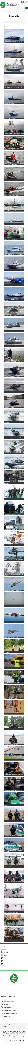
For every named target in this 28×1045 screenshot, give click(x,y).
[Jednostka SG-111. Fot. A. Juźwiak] (14, 204)
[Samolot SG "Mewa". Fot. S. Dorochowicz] (14, 631)
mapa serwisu (5, 1025)
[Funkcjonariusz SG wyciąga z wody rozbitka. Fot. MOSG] (14, 355)
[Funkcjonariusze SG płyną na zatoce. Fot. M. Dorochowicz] (14, 523)
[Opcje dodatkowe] (22, 2)
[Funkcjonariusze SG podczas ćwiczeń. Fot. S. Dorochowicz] (14, 493)
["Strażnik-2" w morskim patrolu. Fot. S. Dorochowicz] (14, 309)
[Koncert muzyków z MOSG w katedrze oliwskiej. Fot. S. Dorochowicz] (14, 934)
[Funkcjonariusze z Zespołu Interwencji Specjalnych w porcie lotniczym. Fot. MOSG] (14, 860)
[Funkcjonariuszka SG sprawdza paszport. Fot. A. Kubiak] (14, 784)
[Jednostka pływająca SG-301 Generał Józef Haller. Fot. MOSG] (14, 36)
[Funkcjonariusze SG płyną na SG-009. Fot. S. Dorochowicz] (14, 462)
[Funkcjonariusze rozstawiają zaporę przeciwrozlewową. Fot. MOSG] (14, 128)
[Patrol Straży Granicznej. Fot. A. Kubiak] (14, 692)
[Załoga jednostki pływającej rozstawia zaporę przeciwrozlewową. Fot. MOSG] (14, 143)
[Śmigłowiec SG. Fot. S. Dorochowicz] (14, 538)
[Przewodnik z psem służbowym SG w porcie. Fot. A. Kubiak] (14, 707)
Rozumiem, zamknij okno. (17, 1040)
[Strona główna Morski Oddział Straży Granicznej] (14, 978)
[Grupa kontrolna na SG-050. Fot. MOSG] (14, 158)
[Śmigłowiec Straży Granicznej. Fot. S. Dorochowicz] (14, 584)
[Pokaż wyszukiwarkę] (26, 8)
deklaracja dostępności (16, 1025)
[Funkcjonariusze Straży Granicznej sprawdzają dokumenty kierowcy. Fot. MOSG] (14, 677)
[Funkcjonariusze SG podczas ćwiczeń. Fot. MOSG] (14, 508)
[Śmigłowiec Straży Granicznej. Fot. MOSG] (14, 599)
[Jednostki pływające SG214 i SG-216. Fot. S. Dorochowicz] (14, 248)
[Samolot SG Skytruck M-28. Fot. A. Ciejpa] (14, 615)
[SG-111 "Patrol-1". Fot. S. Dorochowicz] (14, 219)
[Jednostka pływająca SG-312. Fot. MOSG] (14, 51)
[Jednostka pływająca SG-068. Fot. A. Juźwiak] (14, 370)
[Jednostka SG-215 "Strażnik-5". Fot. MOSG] (14, 279)
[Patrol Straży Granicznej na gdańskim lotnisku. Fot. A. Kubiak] (14, 814)
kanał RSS (4, 1026)
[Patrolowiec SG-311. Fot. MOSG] (14, 112)
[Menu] (25, 2)
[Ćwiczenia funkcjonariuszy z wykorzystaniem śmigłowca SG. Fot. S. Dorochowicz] (14, 554)
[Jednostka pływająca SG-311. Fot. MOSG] (14, 97)
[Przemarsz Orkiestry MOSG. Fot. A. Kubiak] (14, 920)
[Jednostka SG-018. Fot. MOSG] (14, 401)
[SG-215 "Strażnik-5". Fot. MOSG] (14, 263)
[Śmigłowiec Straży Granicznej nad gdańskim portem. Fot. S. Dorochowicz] (14, 569)
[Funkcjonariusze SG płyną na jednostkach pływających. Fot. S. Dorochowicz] (14, 416)
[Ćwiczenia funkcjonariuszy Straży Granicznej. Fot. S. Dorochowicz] (14, 477)
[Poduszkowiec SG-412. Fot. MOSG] (14, 325)
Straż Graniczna (9, 4)
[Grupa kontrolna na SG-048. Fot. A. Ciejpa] (14, 233)
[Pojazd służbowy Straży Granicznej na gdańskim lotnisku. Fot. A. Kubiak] (14, 845)
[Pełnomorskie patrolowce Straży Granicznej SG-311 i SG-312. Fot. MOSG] (14, 82)
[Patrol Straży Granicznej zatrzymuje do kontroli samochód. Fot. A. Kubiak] (14, 646)
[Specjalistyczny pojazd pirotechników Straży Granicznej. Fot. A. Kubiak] (14, 799)
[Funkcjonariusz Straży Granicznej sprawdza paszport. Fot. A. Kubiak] (14, 769)
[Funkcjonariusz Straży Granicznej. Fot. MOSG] (14, 661)
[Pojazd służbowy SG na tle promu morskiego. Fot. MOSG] (14, 753)
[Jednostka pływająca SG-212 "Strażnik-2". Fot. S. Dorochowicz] (14, 294)
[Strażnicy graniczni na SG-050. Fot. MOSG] (14, 189)
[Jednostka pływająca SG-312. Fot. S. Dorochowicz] (14, 66)
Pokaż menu (13, 22)
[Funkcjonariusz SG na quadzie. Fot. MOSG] (14, 723)
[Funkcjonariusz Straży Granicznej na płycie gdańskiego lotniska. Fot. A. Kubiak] (14, 830)
